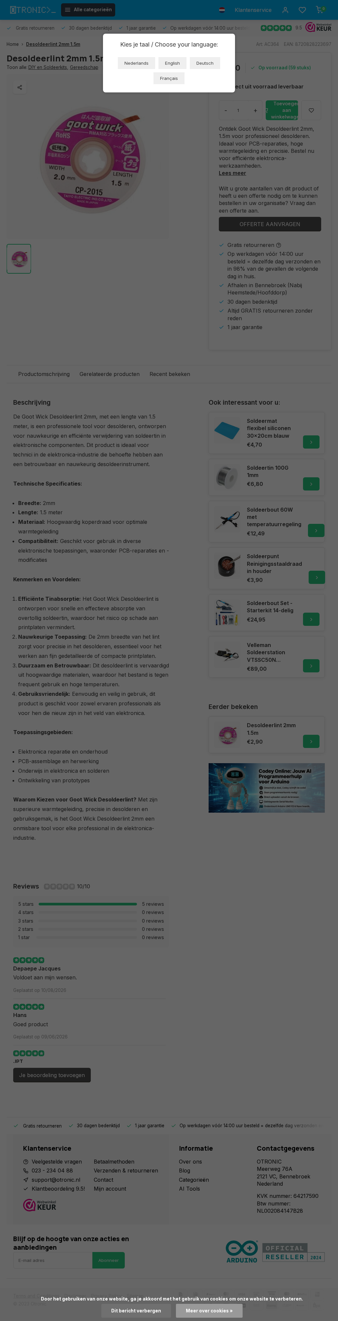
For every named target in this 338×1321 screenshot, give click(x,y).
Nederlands (136, 63)
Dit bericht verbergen (136, 1310)
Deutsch (205, 63)
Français (169, 78)
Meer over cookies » (209, 1310)
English (172, 63)
